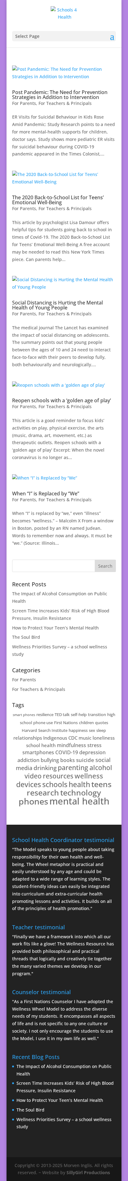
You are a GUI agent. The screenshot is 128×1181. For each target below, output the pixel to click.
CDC (72, 738)
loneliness (104, 738)
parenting (73, 767)
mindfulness (71, 745)
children (86, 722)
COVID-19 (66, 752)
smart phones (24, 715)
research (43, 792)
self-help (79, 714)
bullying (50, 760)
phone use (43, 722)
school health (41, 745)
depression (92, 752)
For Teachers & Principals (65, 103)
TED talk (62, 714)
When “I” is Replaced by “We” (45, 493)
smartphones (38, 752)
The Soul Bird (26, 637)
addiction (28, 760)
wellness (89, 775)
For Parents (24, 103)
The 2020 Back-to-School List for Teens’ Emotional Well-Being (58, 200)
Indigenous (55, 738)
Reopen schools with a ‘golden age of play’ (61, 400)
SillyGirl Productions (88, 1172)
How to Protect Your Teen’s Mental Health (55, 628)
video (33, 776)
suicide (85, 760)
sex (92, 730)
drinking (45, 768)
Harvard (29, 730)
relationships (27, 738)
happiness (78, 730)
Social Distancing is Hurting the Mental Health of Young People (57, 305)
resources (58, 775)
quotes (101, 722)
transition (97, 714)
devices (28, 784)
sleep (101, 730)
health (79, 784)
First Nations (66, 722)
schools (54, 784)
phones (33, 801)
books (67, 760)
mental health (79, 801)
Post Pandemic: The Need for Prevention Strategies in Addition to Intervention (59, 95)
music (85, 738)
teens (101, 784)
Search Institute (52, 730)
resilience (44, 714)
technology (80, 792)
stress (94, 745)
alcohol (100, 767)
